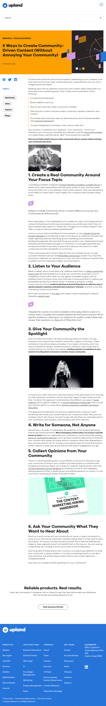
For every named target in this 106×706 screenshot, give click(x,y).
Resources (68, 661)
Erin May (56, 293)
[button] (101, 4)
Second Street (9, 683)
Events (67, 650)
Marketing (7, 38)
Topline (6, 89)
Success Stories (71, 655)
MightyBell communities (69, 256)
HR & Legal (28, 661)
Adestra (6, 650)
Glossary (68, 672)
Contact (68, 677)
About (46, 650)
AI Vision (47, 672)
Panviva (6, 666)
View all (6, 688)
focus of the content (93, 132)
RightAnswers (9, 677)
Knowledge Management (29, 673)
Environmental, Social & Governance (53, 678)
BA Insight (7, 655)
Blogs (7, 115)
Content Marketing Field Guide (76, 402)
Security (47, 666)
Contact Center (30, 655)
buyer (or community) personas (42, 438)
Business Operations (32, 650)
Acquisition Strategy (53, 691)
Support (67, 683)
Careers (47, 661)
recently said (43, 296)
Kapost (8, 109)
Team (46, 655)
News (66, 666)
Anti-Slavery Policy (44, 699)
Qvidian (6, 672)
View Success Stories (53, 607)
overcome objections (43, 121)
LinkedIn (86, 667)
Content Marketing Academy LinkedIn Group (79, 185)
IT (24, 666)
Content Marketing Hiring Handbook (44, 468)
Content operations (22, 38)
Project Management (32, 685)
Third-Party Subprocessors (25, 699)
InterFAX (6, 661)
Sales (7, 103)
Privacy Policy (8, 699)
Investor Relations (52, 685)
